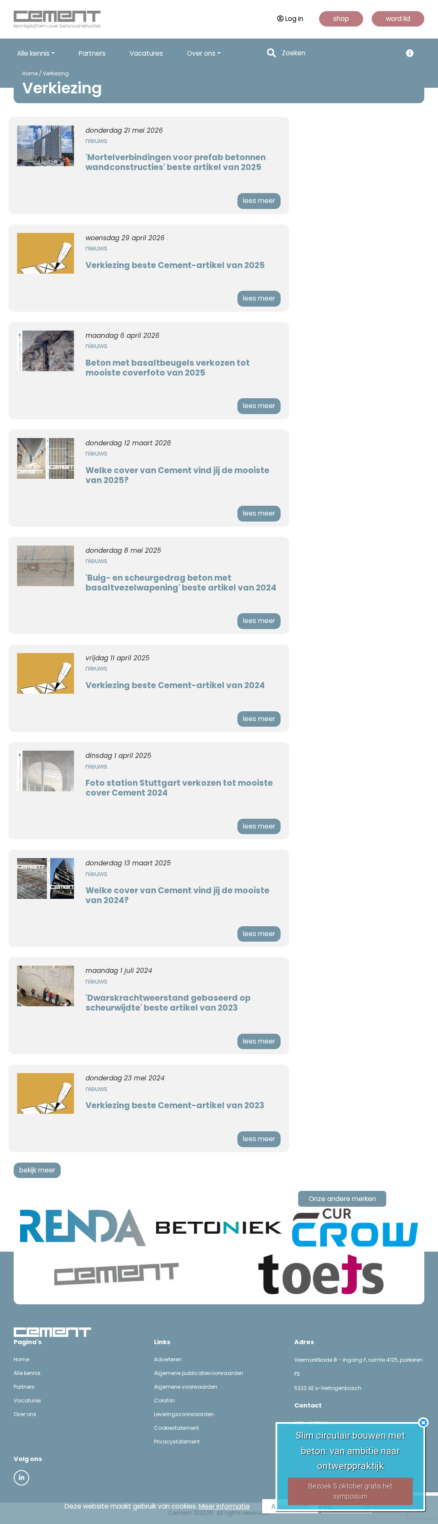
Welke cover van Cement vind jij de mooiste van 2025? (177, 475)
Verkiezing (56, 73)
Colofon (164, 1400)
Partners (92, 53)
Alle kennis (27, 1373)
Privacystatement (177, 1441)
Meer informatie (224, 1506)
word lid (398, 18)
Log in (294, 18)
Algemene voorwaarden (185, 1386)
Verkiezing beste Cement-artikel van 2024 (175, 685)
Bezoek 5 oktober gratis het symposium (350, 1491)
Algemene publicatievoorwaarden (198, 1373)
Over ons (25, 1414)
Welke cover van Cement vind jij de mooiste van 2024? (177, 895)
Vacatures (146, 53)
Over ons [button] (201, 53)
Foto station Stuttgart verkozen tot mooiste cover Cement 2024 (179, 788)
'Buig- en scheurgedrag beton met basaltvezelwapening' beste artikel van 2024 (181, 582)
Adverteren (168, 1359)
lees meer (259, 200)
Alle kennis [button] (33, 53)
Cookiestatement (176, 1428)
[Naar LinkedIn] (21, 1477)
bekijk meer (37, 1170)
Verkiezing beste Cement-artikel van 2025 (175, 265)
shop (341, 18)
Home (30, 73)
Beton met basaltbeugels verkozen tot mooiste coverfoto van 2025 (168, 368)
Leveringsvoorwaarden (184, 1414)
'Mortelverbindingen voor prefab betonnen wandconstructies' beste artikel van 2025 (176, 162)
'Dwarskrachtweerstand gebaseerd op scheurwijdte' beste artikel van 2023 (168, 1003)
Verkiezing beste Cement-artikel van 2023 (175, 1105)
